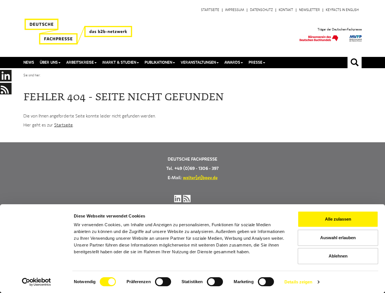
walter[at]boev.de (200, 178)
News (28, 63)
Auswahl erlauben (338, 237)
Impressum (234, 10)
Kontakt (286, 10)
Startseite (210, 10)
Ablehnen (338, 256)
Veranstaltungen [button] (198, 63)
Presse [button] (255, 63)
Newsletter (309, 10)
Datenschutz (261, 10)
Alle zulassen (338, 219)
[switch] (163, 281)
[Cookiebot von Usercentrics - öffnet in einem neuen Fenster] (36, 282)
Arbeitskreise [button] (80, 63)
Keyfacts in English (342, 10)
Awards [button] (232, 63)
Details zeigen (298, 281)
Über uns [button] (49, 63)
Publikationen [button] (158, 63)
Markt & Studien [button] (119, 63)
